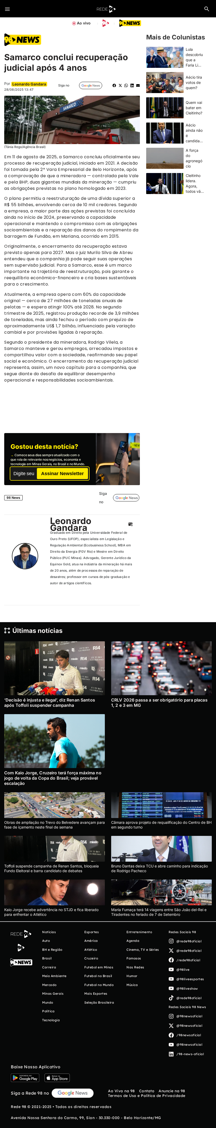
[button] (207, 9)
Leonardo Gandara (70, 524)
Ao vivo (84, 23)
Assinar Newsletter (62, 473)
